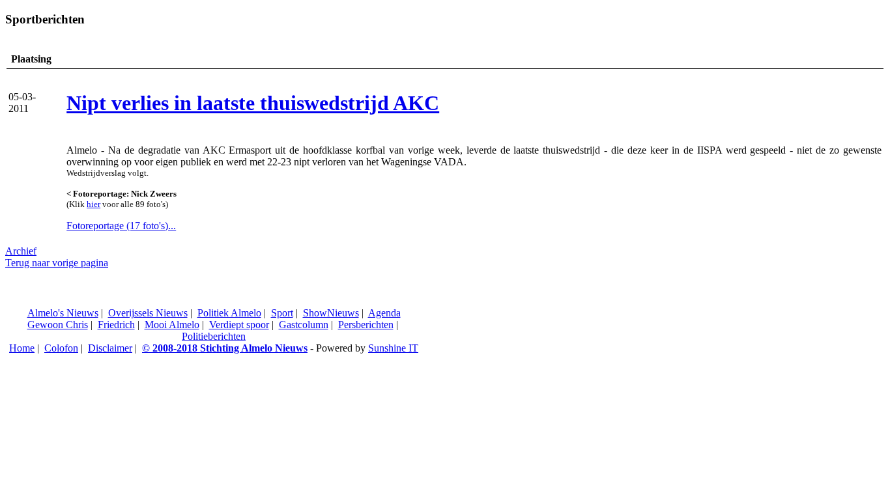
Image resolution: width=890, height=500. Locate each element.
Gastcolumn (303, 324)
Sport (282, 312)
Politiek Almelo (229, 312)
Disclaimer (110, 348)
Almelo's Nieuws (62, 312)
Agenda (384, 312)
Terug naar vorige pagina (56, 262)
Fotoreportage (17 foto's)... (121, 225)
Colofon (61, 348)
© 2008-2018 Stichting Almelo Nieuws (225, 348)
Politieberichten (214, 336)
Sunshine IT (393, 348)
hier (93, 204)
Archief (20, 251)
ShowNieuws (331, 312)
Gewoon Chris (57, 324)
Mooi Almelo (172, 324)
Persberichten (366, 324)
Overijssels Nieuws (148, 312)
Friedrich (116, 324)
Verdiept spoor (239, 324)
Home (22, 348)
